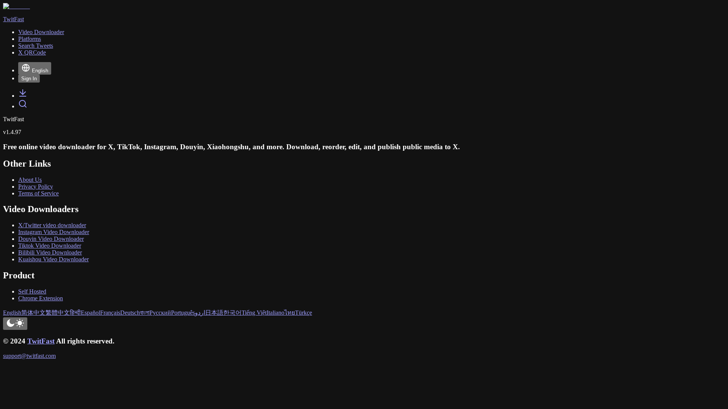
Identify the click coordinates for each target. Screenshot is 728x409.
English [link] (12, 312)
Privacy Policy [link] (35, 186)
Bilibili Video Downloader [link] (50, 252)
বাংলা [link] (144, 312)
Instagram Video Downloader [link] (53, 232)
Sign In (29, 78)
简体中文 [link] (33, 312)
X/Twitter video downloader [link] (52, 225)
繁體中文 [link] (58, 312)
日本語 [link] (214, 312)
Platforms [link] (29, 39)
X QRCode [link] (32, 52)
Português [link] (183, 312)
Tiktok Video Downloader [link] (49, 245)
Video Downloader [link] (41, 32)
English (40, 70)
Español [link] (90, 312)
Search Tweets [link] (35, 45)
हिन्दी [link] (75, 312)
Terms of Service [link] (38, 193)
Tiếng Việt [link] (254, 312)
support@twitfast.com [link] (29, 356)
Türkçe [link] (303, 312)
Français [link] (110, 312)
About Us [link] (30, 179)
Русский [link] (160, 312)
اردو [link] (200, 312)
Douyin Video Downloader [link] (51, 239)
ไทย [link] (289, 312)
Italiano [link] (275, 312)
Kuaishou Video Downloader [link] (53, 259)
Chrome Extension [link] (40, 298)
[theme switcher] (15, 323)
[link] (22, 95)
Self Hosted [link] (32, 291)
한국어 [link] (232, 312)
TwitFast (41, 341)
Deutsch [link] (130, 312)
